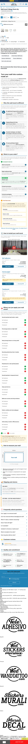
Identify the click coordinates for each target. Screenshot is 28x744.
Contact (2, 611)
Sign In (14, 582)
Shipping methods (4, 601)
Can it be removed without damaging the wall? (12, 516)
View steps (7, 266)
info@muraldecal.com (5, 612)
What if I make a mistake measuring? (10, 519)
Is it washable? (4, 525)
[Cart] (26, 4)
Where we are (17, 605)
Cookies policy (3, 609)
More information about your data (6, 585)
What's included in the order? (8, 532)
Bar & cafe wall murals (6, 61)
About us (2, 604)
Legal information (4, 607)
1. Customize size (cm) (6, 10)
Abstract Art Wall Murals (10, 7)
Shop (1, 600)
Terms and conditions (5, 608)
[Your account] (23, 4)
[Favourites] (20, 4)
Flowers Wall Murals (17, 58)
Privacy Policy (16, 578)
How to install (3, 602)
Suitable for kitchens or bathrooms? (10, 529)
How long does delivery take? (8, 535)
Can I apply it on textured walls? (9, 513)
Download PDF (21, 266)
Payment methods (12, 601)
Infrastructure (11, 605)
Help (16, 612)
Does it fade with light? (6, 522)
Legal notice (19, 608)
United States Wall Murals (17, 55)
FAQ (21, 601)
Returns (18, 601)
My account (12, 612)
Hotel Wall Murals (5, 55)
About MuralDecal (4, 605)
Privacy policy (13, 608)
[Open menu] (2, 4)
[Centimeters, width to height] (12, 11)
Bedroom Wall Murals (6, 58)
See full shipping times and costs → (9, 493)
